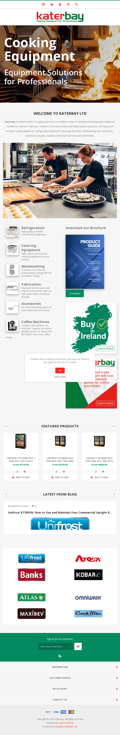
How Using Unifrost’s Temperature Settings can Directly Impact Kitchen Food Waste (60, 512)
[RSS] (60, 656)
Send (78, 646)
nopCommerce (66, 722)
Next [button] (114, 426)
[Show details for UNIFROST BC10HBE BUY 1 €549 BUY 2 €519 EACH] (20, 441)
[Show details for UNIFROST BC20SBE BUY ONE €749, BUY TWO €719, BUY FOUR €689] (99, 441)
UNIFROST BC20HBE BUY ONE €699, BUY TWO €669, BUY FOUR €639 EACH (60, 461)
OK (60, 370)
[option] (60, 64)
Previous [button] (6, 426)
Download (75, 293)
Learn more (60, 376)
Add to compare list (17, 471)
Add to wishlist (24, 471)
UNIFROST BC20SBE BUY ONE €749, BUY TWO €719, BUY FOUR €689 (99, 461)
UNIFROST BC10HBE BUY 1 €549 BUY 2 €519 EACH (21, 460)
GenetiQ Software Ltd (66, 726)
